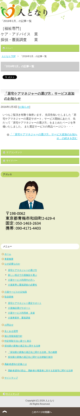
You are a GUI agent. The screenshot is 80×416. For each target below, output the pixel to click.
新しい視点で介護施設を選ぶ (22, 275)
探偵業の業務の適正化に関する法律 (22, 346)
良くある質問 (11, 331)
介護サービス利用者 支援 (21, 313)
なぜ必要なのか (12, 264)
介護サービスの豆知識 (15, 292)
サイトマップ (11, 378)
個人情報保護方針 (13, 336)
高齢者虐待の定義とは (15, 364)
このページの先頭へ (42, 412)
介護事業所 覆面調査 (19, 317)
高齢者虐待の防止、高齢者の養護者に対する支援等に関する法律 (40, 370)
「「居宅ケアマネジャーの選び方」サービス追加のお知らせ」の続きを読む (43, 136)
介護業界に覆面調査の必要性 (22, 285)
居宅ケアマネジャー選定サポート (24, 303)
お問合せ (8, 325)
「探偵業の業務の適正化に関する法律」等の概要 (32, 352)
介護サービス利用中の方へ (21, 280)
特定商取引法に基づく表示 (17, 341)
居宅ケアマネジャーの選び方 (22, 270)
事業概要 (8, 259)
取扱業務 (8, 296)
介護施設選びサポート (19, 308)
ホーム (7, 254)
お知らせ (24, 106)
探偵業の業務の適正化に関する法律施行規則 (30, 357)
